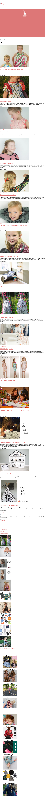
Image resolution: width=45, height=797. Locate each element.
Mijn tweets (2, 531)
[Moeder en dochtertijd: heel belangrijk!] (5, 646)
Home (23, 9)
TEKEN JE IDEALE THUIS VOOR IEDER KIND (14, 410)
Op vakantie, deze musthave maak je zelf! (12, 69)
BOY (24, 12)
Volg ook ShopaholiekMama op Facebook (8, 648)
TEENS (25, 13)
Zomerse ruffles (4, 131)
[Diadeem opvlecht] (5, 568)
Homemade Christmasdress (8, 195)
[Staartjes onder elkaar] (5, 557)
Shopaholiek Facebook (4, 522)
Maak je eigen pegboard (7, 286)
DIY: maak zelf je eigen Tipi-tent (9, 505)
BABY (25, 14)
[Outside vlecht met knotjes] (5, 590)
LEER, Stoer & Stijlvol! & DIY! (9, 256)
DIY (3, 67)
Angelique (2, 346)
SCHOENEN (25, 15)
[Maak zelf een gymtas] (5, 545)
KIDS (23, 10)
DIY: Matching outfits (6, 349)
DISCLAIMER (25, 35)
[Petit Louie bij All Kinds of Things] (5, 601)
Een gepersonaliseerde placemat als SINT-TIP (13, 442)
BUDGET (24, 16)
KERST (5, 192)
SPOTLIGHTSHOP (24, 18)
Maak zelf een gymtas (6, 317)
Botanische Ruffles (5, 101)
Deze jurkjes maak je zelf (7, 380)
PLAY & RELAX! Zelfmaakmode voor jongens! (13, 225)
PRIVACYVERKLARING (24, 36)
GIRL (24, 11)
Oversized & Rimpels (6, 163)
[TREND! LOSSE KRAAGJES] (5, 635)
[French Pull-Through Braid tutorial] (5, 579)
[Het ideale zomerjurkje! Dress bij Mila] (5, 612)
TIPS (5, 378)
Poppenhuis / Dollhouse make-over (10, 473)
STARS (25, 17)
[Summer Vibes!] (5, 624)
